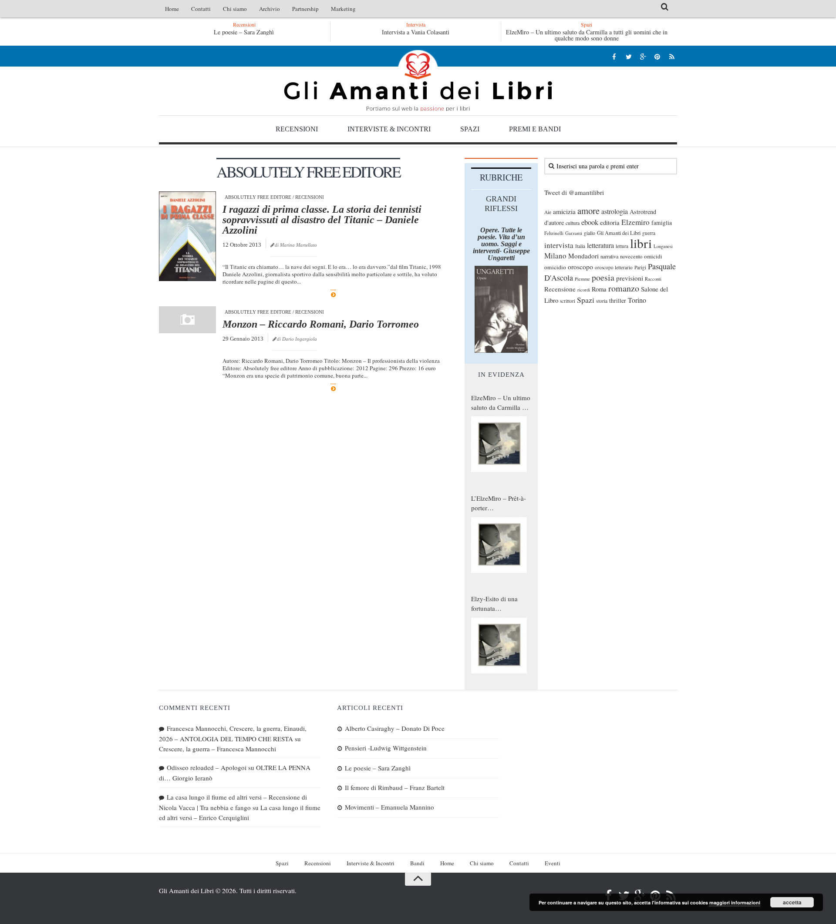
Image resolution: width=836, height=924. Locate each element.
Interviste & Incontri (389, 129)
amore (588, 210)
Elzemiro (635, 222)
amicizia (564, 211)
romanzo (623, 288)
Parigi (640, 267)
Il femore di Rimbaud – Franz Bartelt (395, 787)
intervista (558, 245)
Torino (637, 300)
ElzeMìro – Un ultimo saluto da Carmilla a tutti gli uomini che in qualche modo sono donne (586, 35)
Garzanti (573, 233)
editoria (610, 222)
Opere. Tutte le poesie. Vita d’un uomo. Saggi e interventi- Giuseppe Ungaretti (501, 243)
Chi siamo (235, 9)
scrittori (567, 301)
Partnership (305, 9)
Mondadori (583, 255)
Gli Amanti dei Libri (418, 80)
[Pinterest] (657, 56)
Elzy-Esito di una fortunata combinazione (494, 603)
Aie (547, 212)
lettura (622, 246)
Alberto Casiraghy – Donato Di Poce (395, 728)
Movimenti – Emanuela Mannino (389, 807)
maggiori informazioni (734, 902)
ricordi (583, 290)
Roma (599, 289)
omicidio (555, 267)
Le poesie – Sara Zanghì (244, 32)
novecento (631, 256)
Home (172, 9)
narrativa (609, 256)
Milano (555, 256)
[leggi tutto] (333, 295)
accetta (792, 902)
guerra (648, 233)
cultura (573, 222)
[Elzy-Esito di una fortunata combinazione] (499, 645)
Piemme (582, 279)
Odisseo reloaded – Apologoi (206, 767)
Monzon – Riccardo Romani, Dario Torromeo (320, 324)
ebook (589, 222)
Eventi (552, 863)
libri (641, 242)
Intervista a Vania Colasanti (415, 32)
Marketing (343, 9)
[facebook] (614, 56)
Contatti (201, 9)
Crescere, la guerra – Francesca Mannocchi (217, 748)
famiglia (661, 223)
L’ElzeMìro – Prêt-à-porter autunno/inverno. (498, 503)
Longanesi (663, 246)
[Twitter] (628, 56)
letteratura (600, 245)
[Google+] (642, 56)
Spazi (469, 129)
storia (601, 301)
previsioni (629, 278)
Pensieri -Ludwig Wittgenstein (386, 747)
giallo (589, 233)
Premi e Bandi (535, 129)
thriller (617, 300)
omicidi (653, 256)
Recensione (560, 289)
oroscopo (580, 266)
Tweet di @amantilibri (574, 192)
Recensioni (297, 129)
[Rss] (671, 56)
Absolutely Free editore (258, 197)
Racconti (653, 279)
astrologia (614, 211)
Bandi (417, 863)
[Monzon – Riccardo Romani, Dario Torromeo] (187, 319)
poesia (603, 277)
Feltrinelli (553, 233)
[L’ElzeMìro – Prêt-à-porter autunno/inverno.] (499, 545)
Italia (580, 246)
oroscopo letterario (614, 267)
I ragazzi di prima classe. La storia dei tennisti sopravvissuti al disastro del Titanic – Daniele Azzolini (321, 220)
